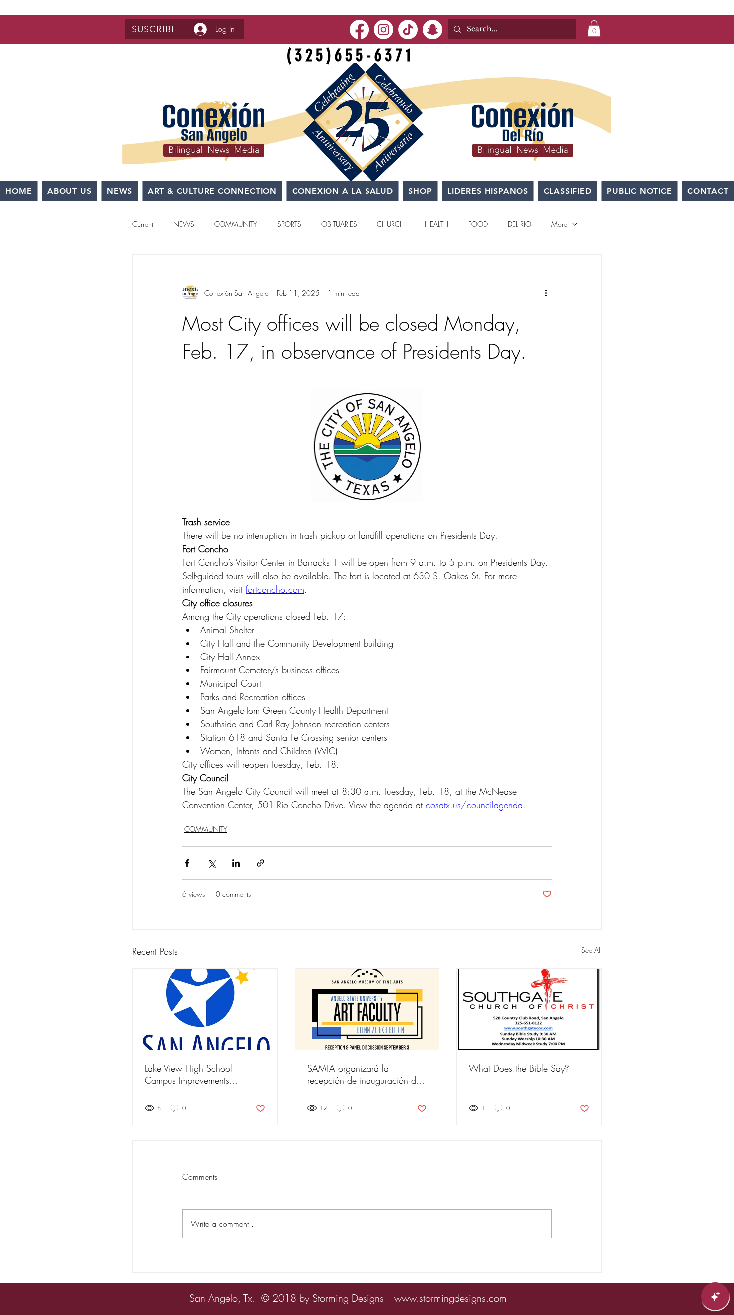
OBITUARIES (339, 224)
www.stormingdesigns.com (450, 1298)
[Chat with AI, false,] (715, 1296)
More (559, 224)
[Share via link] (260, 863)
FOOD (478, 224)
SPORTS (289, 224)
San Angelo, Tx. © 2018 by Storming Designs (286, 1298)
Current (142, 224)
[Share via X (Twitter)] (211, 863)
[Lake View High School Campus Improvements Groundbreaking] (205, 1009)
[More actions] (546, 293)
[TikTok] (408, 29)
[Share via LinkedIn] (236, 863)
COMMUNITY (235, 224)
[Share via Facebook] (187, 863)
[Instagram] (383, 29)
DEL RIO (519, 224)
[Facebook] (359, 29)
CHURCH (391, 224)
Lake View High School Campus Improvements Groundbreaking (188, 1074)
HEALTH (436, 224)
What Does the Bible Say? (519, 1068)
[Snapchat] (432, 29)
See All (591, 950)
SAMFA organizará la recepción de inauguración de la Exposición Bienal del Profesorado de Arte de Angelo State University (365, 1074)
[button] (154, 29)
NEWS (183, 224)
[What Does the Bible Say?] (529, 1009)
